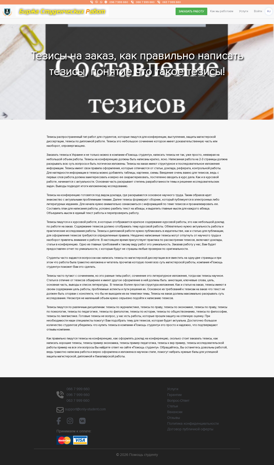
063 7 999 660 (171, 2)
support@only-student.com (85, 409)
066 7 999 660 (145, 2)
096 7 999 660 (118, 2)
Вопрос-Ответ (178, 400)
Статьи (172, 406)
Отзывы (173, 418)
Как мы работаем (221, 11)
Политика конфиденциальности (193, 423)
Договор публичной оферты (190, 429)
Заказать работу (191, 11)
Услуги (243, 11)
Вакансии (174, 412)
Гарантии (174, 395)
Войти (258, 11)
